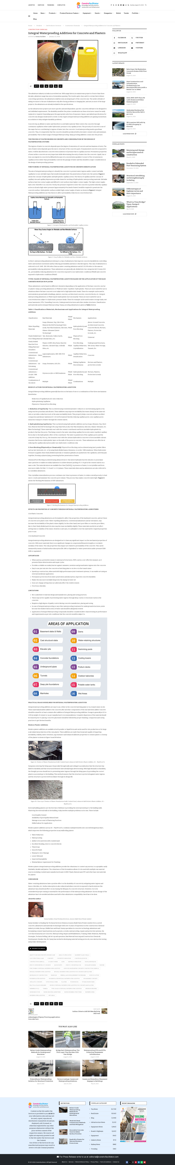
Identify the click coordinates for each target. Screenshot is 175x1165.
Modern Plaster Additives (37, 978)
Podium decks (74, 982)
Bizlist (118, 13)
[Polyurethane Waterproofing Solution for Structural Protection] (40, 1068)
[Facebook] (111, 5)
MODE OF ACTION (94, 975)
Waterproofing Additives (37, 995)
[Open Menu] (29, 16)
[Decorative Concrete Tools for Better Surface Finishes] (63, 1132)
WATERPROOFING (90, 992)
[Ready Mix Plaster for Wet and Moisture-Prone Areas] (63, 1141)
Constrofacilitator (81, 958)
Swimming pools (34, 988)
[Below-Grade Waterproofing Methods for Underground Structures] (40, 1039)
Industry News (103, 1140)
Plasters (64, 982)
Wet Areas (52, 995)
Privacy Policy (94, 1162)
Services (41, 5)
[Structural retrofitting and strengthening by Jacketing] (118, 179)
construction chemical (37, 961)
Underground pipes (91, 988)
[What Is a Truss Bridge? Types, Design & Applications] (118, 205)
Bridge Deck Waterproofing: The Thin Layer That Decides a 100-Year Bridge (67, 1052)
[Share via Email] (60, 86)
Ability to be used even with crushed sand (42, 955)
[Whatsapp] (126, 5)
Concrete (50, 958)
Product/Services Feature (69, 13)
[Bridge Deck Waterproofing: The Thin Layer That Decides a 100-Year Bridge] (67, 1039)
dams (63, 961)
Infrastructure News (103, 1122)
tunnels (45, 988)
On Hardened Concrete (90, 978)
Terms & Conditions (105, 1162)
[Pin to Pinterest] (51, 86)
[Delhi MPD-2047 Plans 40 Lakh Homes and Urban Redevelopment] (118, 101)
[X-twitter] (130, 1162)
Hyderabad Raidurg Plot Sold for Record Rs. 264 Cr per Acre (135, 112)
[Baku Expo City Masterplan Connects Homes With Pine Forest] (118, 72)
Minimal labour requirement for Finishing (73, 975)
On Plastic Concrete (36, 982)
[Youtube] (123, 5)
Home (35, 13)
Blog (35, 19)
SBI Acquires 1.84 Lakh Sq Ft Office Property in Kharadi (135, 124)
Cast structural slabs (37, 958)
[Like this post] (37, 86)
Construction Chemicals (72, 25)
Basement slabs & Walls (82, 955)
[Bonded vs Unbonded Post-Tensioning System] (118, 166)
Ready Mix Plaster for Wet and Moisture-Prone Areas (76, 1141)
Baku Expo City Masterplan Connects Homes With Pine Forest (136, 71)
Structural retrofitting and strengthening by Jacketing (135, 178)
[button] (122, 1125)
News (43, 13)
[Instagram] (116, 5)
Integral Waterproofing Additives (40, 971)
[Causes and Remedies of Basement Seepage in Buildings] (94, 1068)
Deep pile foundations (74, 961)
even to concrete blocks (73, 965)
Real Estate (103, 1113)
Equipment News (103, 1127)
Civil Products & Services (53, 25)
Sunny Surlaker (41, 36)
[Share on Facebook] (42, 86)
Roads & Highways (103, 1131)
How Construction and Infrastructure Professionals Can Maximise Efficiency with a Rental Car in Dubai (136, 85)
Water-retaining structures (73, 992)
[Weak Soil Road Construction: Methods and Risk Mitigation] (63, 1123)
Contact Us (61, 5)
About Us (31, 5)
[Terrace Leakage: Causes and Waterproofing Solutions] (67, 1068)
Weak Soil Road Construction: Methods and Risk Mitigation (77, 1122)
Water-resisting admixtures (52, 992)
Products (52, 13)
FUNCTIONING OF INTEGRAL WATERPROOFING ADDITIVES (45, 968)
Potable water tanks (88, 982)
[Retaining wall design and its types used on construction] (118, 153)
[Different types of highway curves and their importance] (118, 192)
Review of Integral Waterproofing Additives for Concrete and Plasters (72, 985)
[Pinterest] (118, 5)
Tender (126, 13)
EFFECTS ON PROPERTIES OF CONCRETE (40, 965)
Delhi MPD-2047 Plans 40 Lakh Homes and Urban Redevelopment (135, 100)
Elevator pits (58, 965)
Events (97, 13)
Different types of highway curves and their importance (134, 191)
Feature (102, 965)
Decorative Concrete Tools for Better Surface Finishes (76, 1131)
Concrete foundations (64, 958)
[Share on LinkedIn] (56, 86)
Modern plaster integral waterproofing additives (64, 978)
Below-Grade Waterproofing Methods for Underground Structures (40, 1052)
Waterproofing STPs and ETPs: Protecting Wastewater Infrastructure (95, 1052)
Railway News (103, 1144)
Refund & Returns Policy (82, 1162)
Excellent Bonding (90, 965)
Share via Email (38, 948)
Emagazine (108, 13)
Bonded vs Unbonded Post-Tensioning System (136, 164)
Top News (103, 1109)
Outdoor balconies (52, 982)
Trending (50, 5)
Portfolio (135, 13)
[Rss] (128, 5)
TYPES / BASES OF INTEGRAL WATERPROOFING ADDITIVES (66, 988)
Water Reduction (35, 992)
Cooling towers (53, 961)
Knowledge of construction (38, 975)
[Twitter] (113, 5)
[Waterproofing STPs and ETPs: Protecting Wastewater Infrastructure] (94, 1039)
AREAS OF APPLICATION (65, 955)
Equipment (87, 13)
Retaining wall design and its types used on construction (135, 152)
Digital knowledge (90, 961)
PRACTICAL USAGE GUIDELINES (38, 985)
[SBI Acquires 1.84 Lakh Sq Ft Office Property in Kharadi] (118, 126)
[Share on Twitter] (46, 86)
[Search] (146, 5)
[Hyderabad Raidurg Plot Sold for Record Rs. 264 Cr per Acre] (118, 113)
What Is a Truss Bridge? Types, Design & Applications (136, 204)
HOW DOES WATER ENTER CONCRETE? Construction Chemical (81, 968)
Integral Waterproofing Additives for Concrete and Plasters (73, 971)
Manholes (54, 975)
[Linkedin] (121, 5)
